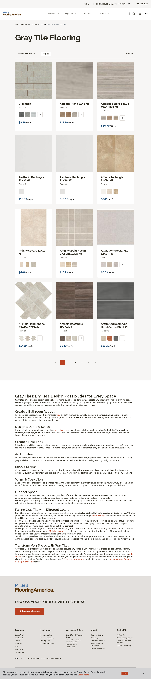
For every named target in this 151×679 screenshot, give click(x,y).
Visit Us (87, 4)
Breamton (25, 103)
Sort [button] (128, 53)
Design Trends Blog (47, 638)
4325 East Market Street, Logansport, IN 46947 (45, 658)
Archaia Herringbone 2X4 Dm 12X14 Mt (32, 325)
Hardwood (19, 638)
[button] (134, 13)
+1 (81, 115)
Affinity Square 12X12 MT (32, 252)
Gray (44, 54)
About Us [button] (86, 13)
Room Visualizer (46, 635)
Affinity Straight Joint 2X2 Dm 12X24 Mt (73, 252)
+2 (40, 115)
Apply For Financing (124, 645)
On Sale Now (19, 652)
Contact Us (104, 13)
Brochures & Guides (47, 644)
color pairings (98, 515)
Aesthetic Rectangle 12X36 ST (72, 179)
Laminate (18, 644)
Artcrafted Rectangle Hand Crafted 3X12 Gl (114, 325)
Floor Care (19, 649)
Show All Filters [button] (25, 53)
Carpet (17, 641)
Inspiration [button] (69, 13)
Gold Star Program (98, 648)
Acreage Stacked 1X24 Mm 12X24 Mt (115, 105)
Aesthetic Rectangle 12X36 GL (31, 179)
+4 (122, 338)
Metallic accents (56, 531)
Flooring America (21, 24)
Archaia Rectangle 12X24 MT (71, 325)
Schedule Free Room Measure (124, 642)
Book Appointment (31, 611)
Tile (41, 24)
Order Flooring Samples (125, 638)
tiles (58, 415)
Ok (125, 673)
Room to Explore (97, 635)
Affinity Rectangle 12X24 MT (112, 179)
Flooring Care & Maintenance (71, 646)
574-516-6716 (142, 4)
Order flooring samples (74, 559)
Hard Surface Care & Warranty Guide (73, 641)
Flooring (34, 24)
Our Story (94, 638)
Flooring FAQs (45, 641)
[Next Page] (95, 362)
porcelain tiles (61, 430)
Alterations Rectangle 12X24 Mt (114, 252)
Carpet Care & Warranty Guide (74, 636)
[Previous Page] (55, 362)
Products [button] (52, 13)
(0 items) (146, 13)
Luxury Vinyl (19, 635)
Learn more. (83, 675)
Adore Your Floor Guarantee (97, 644)
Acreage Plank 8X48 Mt (74, 103)
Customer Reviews (98, 641)
